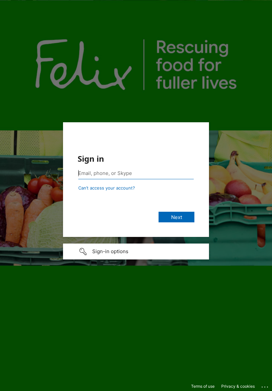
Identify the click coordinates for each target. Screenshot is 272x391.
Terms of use (203, 386)
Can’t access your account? (106, 188)
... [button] (265, 385)
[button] (136, 251)
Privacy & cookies (238, 386)
